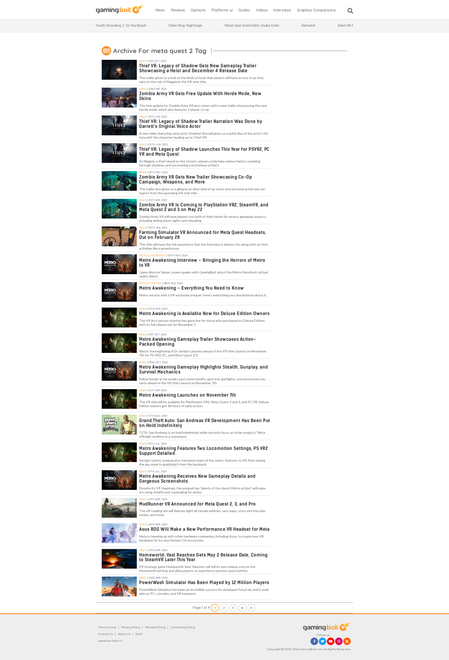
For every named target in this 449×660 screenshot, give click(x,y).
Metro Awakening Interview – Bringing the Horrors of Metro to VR (202, 263)
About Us (124, 634)
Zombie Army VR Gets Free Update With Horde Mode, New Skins (200, 96)
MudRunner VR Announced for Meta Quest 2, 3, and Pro (197, 504)
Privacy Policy (130, 627)
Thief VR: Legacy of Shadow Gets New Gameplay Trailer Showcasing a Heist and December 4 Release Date (197, 68)
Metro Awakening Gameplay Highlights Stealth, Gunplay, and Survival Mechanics (203, 369)
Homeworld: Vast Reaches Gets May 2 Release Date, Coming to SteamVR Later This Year (203, 557)
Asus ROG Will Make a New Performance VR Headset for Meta (204, 529)
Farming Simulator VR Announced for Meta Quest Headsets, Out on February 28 (202, 235)
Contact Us (105, 634)
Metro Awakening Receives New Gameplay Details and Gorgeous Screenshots (197, 478)
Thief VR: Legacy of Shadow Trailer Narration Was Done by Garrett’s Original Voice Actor (200, 124)
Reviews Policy (155, 627)
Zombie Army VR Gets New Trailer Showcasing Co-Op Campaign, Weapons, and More (195, 179)
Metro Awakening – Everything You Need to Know (191, 288)
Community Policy (183, 627)
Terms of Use (107, 627)
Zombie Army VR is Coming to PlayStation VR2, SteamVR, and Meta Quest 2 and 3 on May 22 (203, 207)
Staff (138, 634)
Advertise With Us (110, 640)
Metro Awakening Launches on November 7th (187, 395)
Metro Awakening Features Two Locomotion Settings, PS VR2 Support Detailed (203, 451)
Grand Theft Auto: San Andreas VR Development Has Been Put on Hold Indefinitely (204, 423)
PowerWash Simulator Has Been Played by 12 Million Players (204, 582)
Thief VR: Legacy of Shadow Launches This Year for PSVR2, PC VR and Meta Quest (204, 152)
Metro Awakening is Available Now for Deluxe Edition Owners (204, 313)
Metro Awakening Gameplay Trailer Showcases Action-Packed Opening (197, 342)
